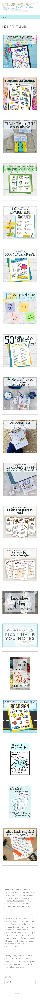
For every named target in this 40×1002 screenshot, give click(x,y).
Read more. (19, 967)
